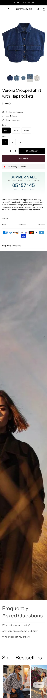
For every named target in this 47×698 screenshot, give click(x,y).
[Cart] (44, 9)
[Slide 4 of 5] (30, 78)
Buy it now (23, 158)
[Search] (8, 9)
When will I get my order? (16, 636)
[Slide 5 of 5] (37, 78)
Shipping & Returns (11, 245)
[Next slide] (42, 690)
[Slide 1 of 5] (10, 78)
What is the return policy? (16, 625)
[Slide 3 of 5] (23, 78)
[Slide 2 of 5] (17, 78)
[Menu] (3, 9)
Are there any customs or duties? (20, 631)
